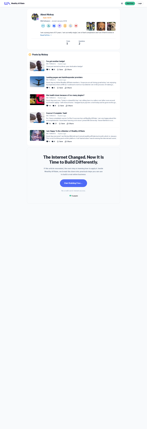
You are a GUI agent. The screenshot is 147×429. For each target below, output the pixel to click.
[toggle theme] (122, 3)
